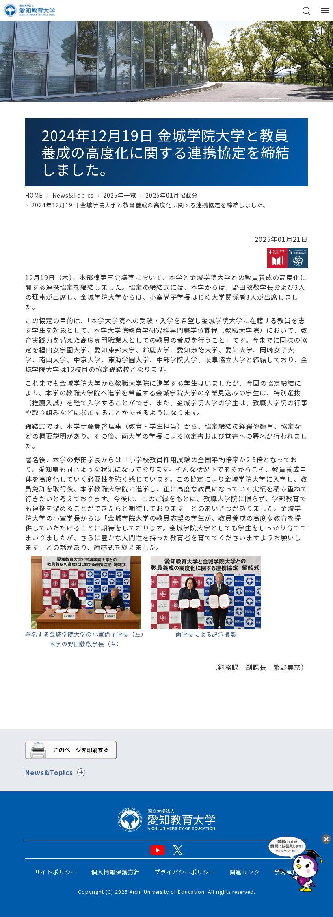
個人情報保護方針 (115, 872)
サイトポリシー (56, 872)
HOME (34, 195)
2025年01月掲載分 (171, 195)
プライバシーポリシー (184, 872)
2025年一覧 (119, 195)
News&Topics (73, 195)
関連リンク (244, 872)
